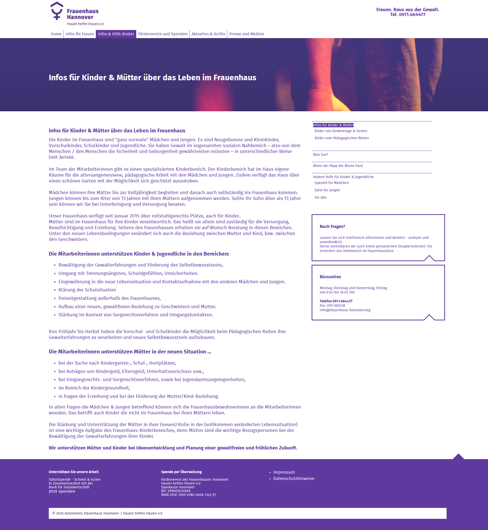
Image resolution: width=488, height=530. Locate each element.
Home (56, 34)
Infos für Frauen (80, 34)
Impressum (284, 472)
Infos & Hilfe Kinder (116, 34)
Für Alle (321, 197)
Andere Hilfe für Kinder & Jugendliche (343, 177)
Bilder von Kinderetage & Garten (341, 131)
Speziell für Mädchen (332, 183)
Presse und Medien (246, 34)
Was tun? (320, 155)
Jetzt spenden (62, 491)
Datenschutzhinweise (293, 478)
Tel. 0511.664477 (407, 14)
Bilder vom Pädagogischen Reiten (342, 138)
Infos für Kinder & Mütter (333, 125)
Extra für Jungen (327, 190)
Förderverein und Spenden (163, 34)
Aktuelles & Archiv (208, 34)
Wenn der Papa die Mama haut (338, 166)
